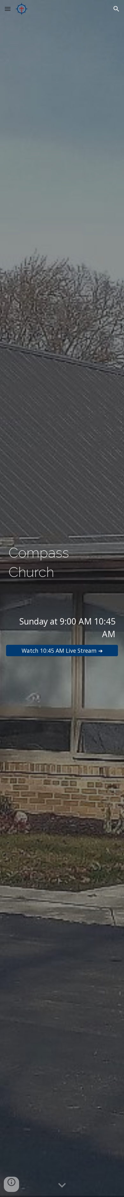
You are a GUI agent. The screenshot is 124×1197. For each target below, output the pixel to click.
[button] (7, 8)
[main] (62, 562)
